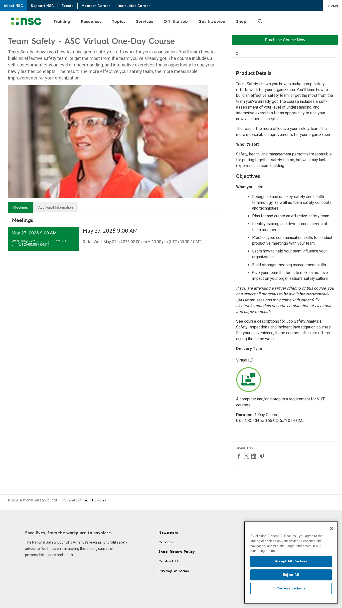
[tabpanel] (114, 239)
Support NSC (42, 6)
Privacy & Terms (173, 570)
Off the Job (176, 21)
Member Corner (95, 6)
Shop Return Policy (176, 551)
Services (144, 21)
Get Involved (212, 21)
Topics (118, 21)
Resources (91, 21)
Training (62, 21)
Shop (241, 21)
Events (68, 6)
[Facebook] (239, 456)
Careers (165, 542)
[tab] (20, 207)
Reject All (291, 575)
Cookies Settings (291, 588)
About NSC (13, 6)
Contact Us (169, 561)
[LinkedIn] (254, 456)
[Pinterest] (262, 456)
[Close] (331, 528)
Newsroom (168, 532)
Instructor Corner (134, 6)
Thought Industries (93, 500)
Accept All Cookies (291, 561)
